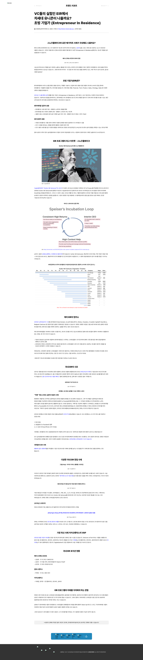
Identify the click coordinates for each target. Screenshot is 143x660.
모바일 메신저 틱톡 (85, 371)
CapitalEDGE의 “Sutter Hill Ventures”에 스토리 (48, 188)
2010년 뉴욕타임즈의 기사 (41, 322)
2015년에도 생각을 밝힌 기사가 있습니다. (80, 439)
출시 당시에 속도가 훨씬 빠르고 (50, 376)
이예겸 (74, 540)
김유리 (78, 48)
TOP (86, 637)
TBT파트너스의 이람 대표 (66, 476)
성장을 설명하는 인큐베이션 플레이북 (52, 254)
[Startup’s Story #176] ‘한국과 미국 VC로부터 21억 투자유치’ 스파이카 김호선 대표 (71, 513)
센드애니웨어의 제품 (52, 521)
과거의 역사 (66, 414)
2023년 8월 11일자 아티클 (41, 537)
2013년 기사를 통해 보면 (41, 95)
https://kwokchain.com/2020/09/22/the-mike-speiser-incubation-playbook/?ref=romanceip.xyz (66, 249)
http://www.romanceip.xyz (66, 29)
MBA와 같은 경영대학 (40, 448)
